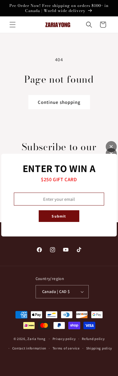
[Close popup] (111, 146)
